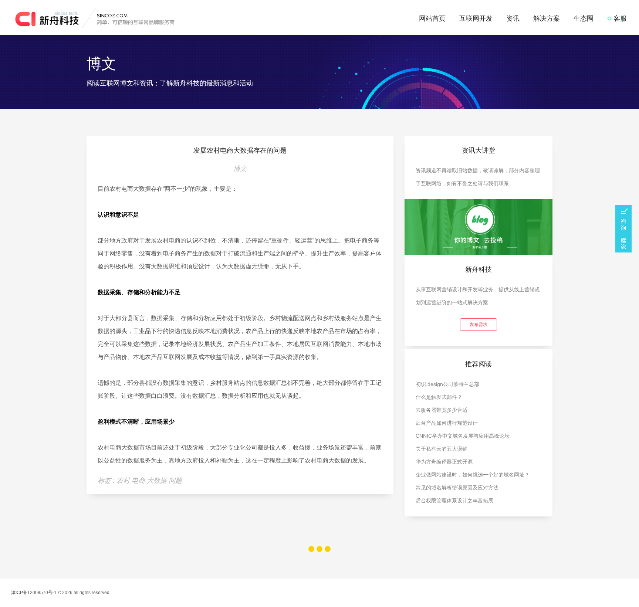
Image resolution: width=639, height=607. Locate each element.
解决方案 (546, 18)
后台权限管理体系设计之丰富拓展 (454, 500)
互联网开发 (476, 18)
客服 (619, 18)
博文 (240, 168)
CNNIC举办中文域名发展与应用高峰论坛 (463, 436)
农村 (124, 480)
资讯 (513, 18)
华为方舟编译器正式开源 (444, 462)
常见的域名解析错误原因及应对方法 (457, 488)
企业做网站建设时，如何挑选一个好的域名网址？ (473, 475)
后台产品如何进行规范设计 (447, 423)
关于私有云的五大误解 (441, 449)
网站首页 (432, 18)
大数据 (158, 480)
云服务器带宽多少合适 (441, 410)
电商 (139, 480)
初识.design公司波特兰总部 (447, 384)
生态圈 (584, 18)
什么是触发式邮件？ (439, 397)
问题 (175, 480)
